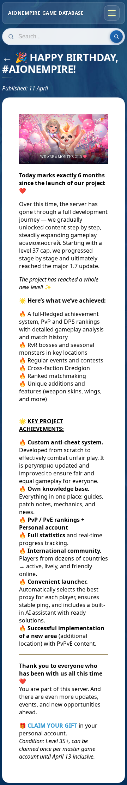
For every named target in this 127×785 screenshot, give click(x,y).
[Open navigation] (112, 13)
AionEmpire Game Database (46, 13)
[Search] (116, 36)
